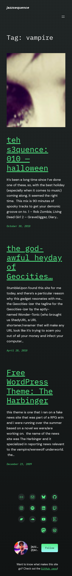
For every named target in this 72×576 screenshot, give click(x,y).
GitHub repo (49, 568)
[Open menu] (63, 16)
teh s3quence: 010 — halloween (27, 154)
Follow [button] (49, 548)
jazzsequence (18, 7)
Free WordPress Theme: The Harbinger (30, 386)
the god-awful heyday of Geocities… (34, 262)
